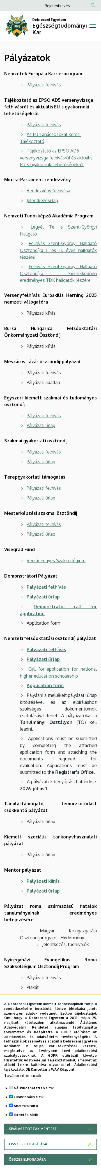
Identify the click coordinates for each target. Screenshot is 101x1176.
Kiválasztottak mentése (33, 1129)
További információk (22, 1075)
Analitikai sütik (26, 1106)
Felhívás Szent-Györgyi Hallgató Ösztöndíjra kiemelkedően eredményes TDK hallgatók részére (58, 273)
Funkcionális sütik (28, 1097)
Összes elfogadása (27, 1159)
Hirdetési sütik (26, 1115)
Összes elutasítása (28, 1144)
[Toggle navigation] (92, 26)
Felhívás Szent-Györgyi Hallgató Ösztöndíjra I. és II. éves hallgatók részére (58, 250)
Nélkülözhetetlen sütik (34, 1088)
